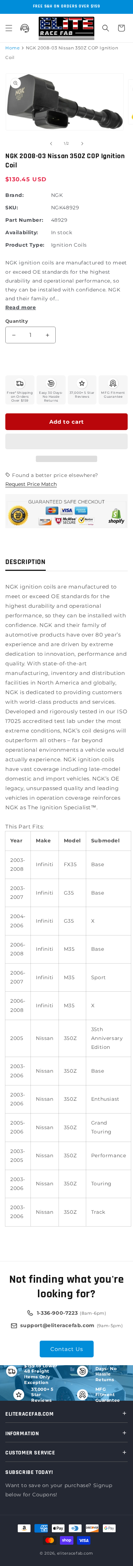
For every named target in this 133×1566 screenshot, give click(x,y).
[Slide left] (51, 143)
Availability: (21, 232)
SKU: (11, 207)
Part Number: (24, 220)
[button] (66, 442)
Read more (20, 307)
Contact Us (66, 1349)
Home (12, 47)
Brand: (14, 195)
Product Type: (25, 245)
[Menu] (9, 28)
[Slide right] (82, 143)
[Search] (105, 28)
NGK (57, 195)
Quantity (16, 321)
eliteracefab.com (75, 1553)
